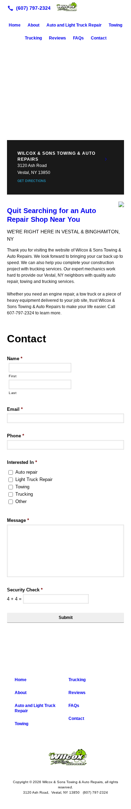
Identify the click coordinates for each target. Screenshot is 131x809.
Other (21, 501)
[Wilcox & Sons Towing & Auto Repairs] (65, 7)
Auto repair (26, 472)
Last (13, 393)
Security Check (25, 590)
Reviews (57, 38)
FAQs (78, 38)
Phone (15, 435)
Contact (99, 38)
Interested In (22, 462)
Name (14, 358)
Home (15, 25)
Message (18, 520)
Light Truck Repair (33, 479)
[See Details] (106, 159)
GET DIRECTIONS (31, 181)
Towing (115, 25)
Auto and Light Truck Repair (74, 25)
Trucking (33, 38)
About (33, 25)
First (12, 376)
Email (15, 409)
